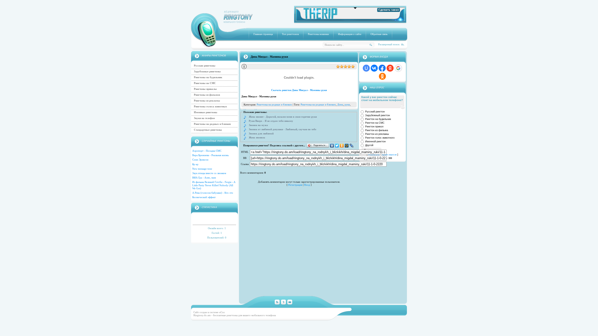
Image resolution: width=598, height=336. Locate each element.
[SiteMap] (283, 302)
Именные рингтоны (205, 112)
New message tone (202, 168)
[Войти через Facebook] (382, 68)
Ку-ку (195, 164)
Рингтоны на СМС (205, 83)
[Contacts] (289, 302)
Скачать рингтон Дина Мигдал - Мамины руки (299, 90)
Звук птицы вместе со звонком (209, 173)
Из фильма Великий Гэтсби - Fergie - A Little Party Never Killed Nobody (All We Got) (213, 185)
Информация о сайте (349, 34)
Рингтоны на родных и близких (212, 123)
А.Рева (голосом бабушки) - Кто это (212, 192)
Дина (340, 104)
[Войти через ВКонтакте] (374, 68)
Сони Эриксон (200, 159)
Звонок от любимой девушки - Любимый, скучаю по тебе (282, 129)
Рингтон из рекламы (377, 134)
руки (347, 104)
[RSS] (277, 302)
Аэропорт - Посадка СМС (206, 150)
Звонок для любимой (261, 133)
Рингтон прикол (374, 126)
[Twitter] (337, 146)
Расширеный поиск (388, 44)
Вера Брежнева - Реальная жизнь (210, 155)
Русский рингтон (375, 111)
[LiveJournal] (351, 146)
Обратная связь (379, 34)
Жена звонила (257, 137)
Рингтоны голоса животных (210, 106)
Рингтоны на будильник (208, 77)
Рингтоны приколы (205, 89)
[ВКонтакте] (332, 146)
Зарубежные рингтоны (207, 71)
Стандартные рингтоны (208, 129)
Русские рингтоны (204, 65)
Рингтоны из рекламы (207, 100)
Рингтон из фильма (376, 130)
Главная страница (263, 34)
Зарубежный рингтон (377, 115)
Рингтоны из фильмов (207, 94)
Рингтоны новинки (318, 34)
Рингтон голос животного (380, 137)
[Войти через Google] (398, 68)
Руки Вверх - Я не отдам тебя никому (271, 121)
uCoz (222, 312)
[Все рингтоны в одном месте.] (350, 20)
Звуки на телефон (204, 118)
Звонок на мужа (258, 125)
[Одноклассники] (341, 146)
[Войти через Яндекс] (390, 68)
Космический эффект (204, 197)
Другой (369, 145)
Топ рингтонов (290, 34)
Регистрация (295, 184)
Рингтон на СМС (374, 122)
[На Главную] (238, 22)
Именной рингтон (375, 141)
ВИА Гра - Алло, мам (204, 177)
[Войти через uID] (366, 68)
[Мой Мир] (346, 146)
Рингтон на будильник (378, 119)
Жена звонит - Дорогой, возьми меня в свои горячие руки (283, 117)
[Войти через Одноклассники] (382, 76)
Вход (307, 184)
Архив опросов (389, 155)
